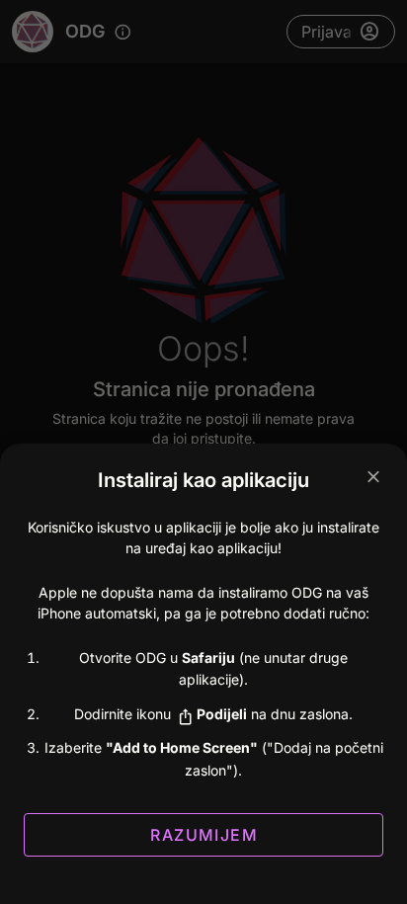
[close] (373, 477)
